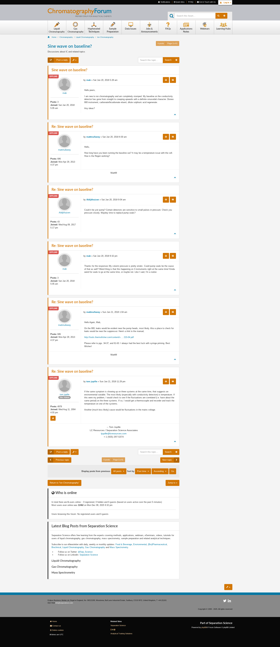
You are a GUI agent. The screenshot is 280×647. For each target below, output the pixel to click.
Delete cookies (58, 630)
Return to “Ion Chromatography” (64, 483)
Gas (75, 30)
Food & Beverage (124, 544)
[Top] (175, 114)
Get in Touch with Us (207, 2)
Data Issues (130, 29)
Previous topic (62, 460)
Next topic (167, 460)
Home (54, 621)
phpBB (204, 627)
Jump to (172, 483)
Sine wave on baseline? (70, 46)
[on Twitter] (224, 601)
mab (65, 93)
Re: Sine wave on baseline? (72, 126)
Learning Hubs (223, 29)
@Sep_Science (85, 552)
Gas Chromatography (95, 547)
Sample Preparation (113, 30)
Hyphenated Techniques (94, 30)
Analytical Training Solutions (121, 634)
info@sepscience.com (64, 603)
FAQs (168, 29)
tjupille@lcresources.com (114, 433)
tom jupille (64, 394)
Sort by (136, 471)
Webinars (205, 29)
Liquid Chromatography (73, 547)
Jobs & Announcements (149, 30)
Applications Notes (186, 30)
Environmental (140, 544)
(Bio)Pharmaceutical (157, 544)
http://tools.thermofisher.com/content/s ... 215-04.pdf (109, 337)
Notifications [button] (165, 2)
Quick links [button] (180, 2)
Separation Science (89, 555)
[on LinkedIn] (229, 601)
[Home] (82, 14)
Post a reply (62, 60)
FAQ (191, 2)
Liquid (57, 30)
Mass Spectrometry (119, 547)
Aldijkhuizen (64, 212)
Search (168, 60)
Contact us (56, 626)
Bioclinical (56, 547)
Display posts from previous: (102, 471)
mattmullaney (64, 150)
